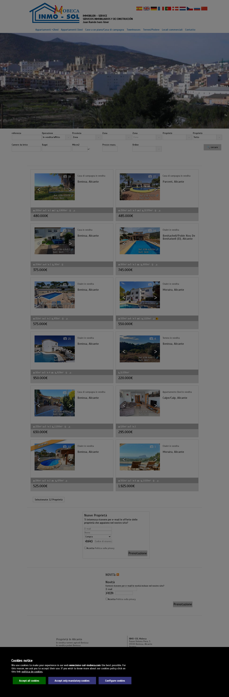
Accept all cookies (29, 680)
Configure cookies (115, 680)
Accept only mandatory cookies (72, 680)
